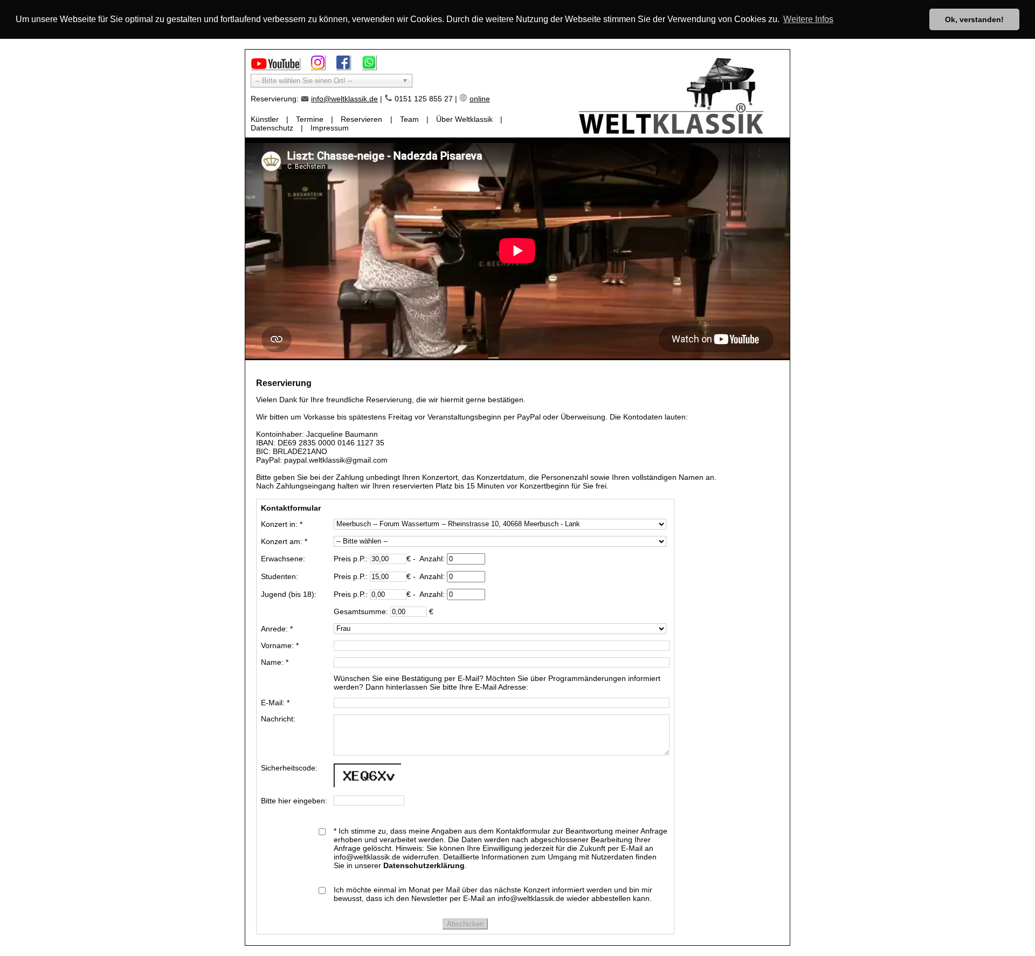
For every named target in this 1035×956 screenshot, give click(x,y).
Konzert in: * (281, 524)
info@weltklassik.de (344, 98)
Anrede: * (277, 628)
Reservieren (361, 119)
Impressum (329, 127)
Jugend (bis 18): (288, 594)
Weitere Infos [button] (808, 19)
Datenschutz (272, 127)
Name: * (274, 662)
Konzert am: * (284, 541)
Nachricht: (278, 718)
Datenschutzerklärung (424, 865)
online (480, 98)
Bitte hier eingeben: (294, 800)
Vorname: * (280, 645)
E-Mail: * (275, 702)
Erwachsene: (283, 558)
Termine (309, 119)
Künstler (265, 119)
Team (409, 119)
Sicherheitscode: (289, 768)
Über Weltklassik (464, 119)
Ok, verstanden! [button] (974, 19)
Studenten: (279, 576)
